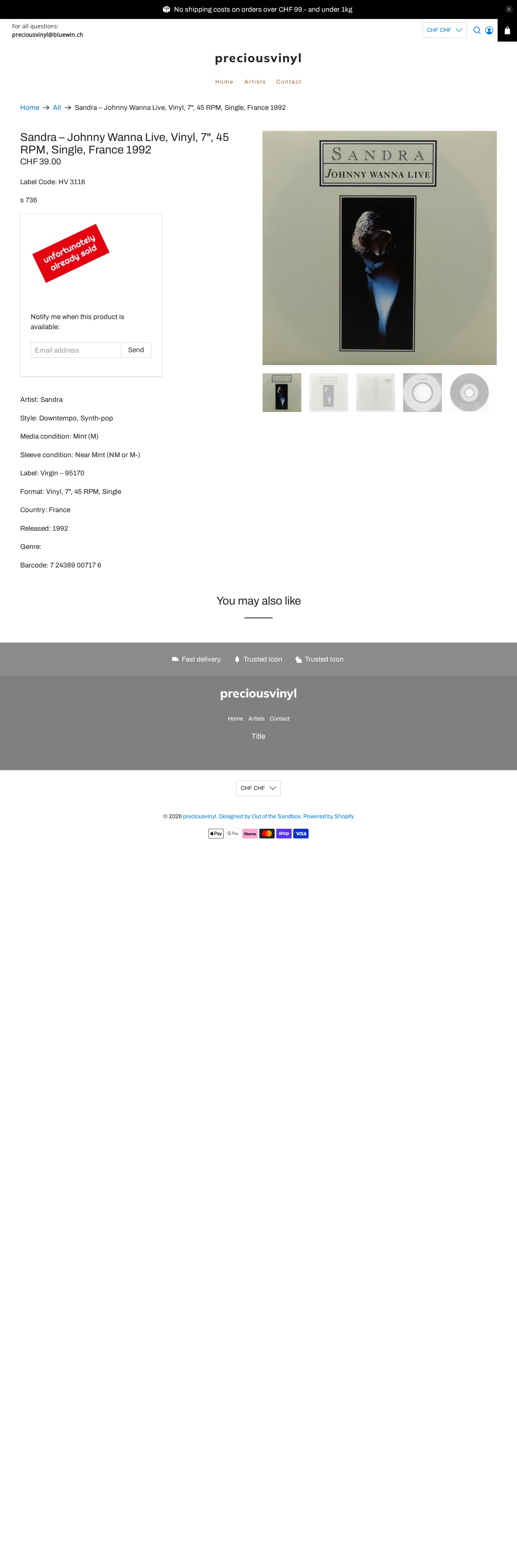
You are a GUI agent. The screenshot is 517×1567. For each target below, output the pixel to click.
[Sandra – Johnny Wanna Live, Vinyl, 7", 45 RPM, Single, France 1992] (380, 248)
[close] (509, 9)
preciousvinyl (258, 57)
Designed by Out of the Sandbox (260, 816)
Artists (255, 82)
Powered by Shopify (328, 816)
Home (224, 82)
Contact (289, 82)
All (57, 107)
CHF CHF (439, 30)
